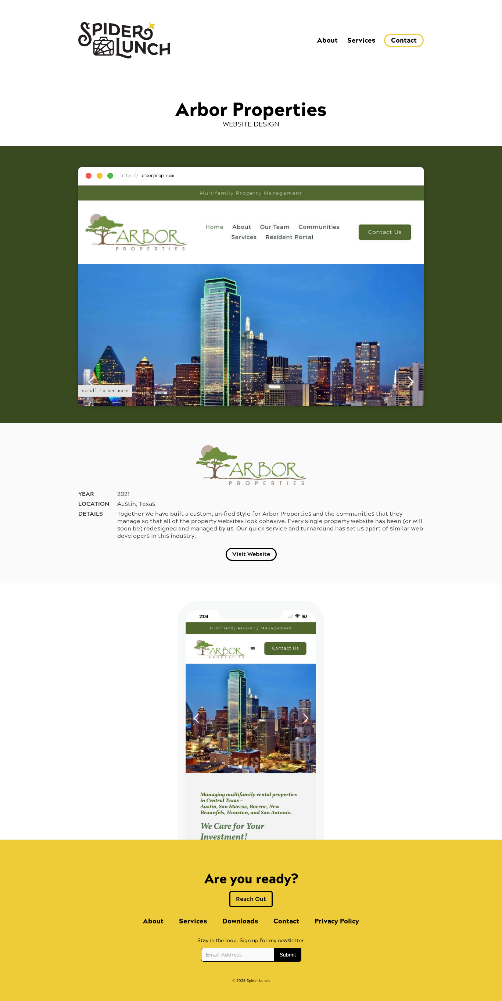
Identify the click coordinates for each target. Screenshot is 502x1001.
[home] (124, 40)
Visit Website (251, 554)
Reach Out (251, 898)
